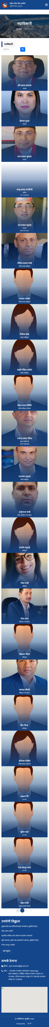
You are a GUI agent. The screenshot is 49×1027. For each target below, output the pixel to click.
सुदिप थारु (24, 832)
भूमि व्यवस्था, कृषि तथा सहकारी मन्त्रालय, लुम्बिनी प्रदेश (20, 940)
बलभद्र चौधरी (24, 690)
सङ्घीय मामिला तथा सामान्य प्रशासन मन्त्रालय (16, 935)
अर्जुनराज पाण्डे (24, 512)
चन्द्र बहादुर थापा (24, 867)
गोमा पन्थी (24, 583)
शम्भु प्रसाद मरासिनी (24, 189)
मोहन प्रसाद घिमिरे (24, 405)
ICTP (29, 1023)
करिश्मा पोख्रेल (24, 761)
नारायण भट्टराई (24, 476)
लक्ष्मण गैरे (24, 796)
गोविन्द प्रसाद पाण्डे (24, 263)
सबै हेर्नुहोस (6, 951)
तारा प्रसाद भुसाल (24, 156)
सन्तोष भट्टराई (24, 547)
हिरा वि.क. (24, 725)
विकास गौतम (24, 654)
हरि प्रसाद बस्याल (24, 85)
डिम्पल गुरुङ (24, 121)
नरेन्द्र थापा (24, 619)
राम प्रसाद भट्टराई (24, 225)
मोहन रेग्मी (24, 903)
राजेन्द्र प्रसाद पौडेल (24, 438)
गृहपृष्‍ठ (19, 29)
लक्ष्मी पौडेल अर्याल (24, 370)
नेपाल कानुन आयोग (8, 945)
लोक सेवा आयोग (7, 931)
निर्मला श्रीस (24, 334)
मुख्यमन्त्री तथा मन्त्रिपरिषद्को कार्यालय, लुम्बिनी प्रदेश (19, 926)
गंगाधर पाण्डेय (24, 299)
